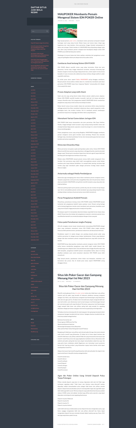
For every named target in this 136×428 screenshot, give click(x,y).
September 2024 (35, 144)
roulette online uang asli (36, 281)
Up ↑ (103, 424)
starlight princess (35, 308)
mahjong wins (34, 275)
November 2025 (35, 111)
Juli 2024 (33, 150)
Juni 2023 (33, 189)
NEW (32, 278)
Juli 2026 (33, 90)
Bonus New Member (35, 257)
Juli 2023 (33, 186)
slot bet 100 (34, 296)
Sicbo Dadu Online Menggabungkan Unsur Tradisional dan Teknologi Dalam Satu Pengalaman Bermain (40, 61)
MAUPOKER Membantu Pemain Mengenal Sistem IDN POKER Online (80, 15)
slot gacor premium (35, 299)
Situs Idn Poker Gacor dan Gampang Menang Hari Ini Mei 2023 (80, 276)
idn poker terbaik (80, 293)
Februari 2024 (34, 165)
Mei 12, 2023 (61, 281)
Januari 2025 (34, 138)
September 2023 (35, 180)
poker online (72, 41)
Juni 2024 (33, 153)
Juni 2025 (33, 123)
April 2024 (33, 159)
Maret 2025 (34, 132)
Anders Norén (97, 424)
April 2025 (33, 129)
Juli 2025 (33, 120)
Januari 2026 (34, 105)
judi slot (33, 272)
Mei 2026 (33, 96)
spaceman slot (34, 305)
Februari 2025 (34, 135)
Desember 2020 (34, 233)
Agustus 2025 (34, 117)
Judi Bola (33, 266)
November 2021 (35, 219)
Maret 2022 (34, 213)
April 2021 (33, 225)
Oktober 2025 (34, 114)
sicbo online (33, 290)
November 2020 (35, 237)
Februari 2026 (34, 102)
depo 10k (33, 260)
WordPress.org (34, 331)
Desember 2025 (34, 108)
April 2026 (33, 99)
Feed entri (33, 325)
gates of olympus (35, 263)
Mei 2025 (33, 126)
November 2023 (35, 174)
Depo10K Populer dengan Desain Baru (40, 43)
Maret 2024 (34, 162)
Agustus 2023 (34, 183)
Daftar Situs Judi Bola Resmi (38, 10)
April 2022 (33, 210)
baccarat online (34, 254)
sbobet (32, 284)
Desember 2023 (34, 171)
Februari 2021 (34, 231)
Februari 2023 (34, 201)
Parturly (71, 20)
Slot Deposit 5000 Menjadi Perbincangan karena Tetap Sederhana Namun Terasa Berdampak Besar (40, 55)
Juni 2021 (33, 221)
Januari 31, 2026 (62, 20)
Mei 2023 (33, 192)
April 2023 (33, 195)
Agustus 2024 (34, 147)
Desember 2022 (34, 207)
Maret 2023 (34, 198)
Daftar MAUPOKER (82, 79)
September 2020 (35, 239)
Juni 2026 (33, 93)
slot (32, 293)
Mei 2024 (33, 156)
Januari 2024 (34, 168)
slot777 (33, 302)
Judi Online (33, 269)
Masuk (32, 322)
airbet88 (33, 251)
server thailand (34, 287)
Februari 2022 (34, 216)
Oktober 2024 (34, 141)
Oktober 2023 (34, 177)
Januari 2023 (34, 204)
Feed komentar (34, 328)
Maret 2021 (34, 227)
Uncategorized (34, 311)
